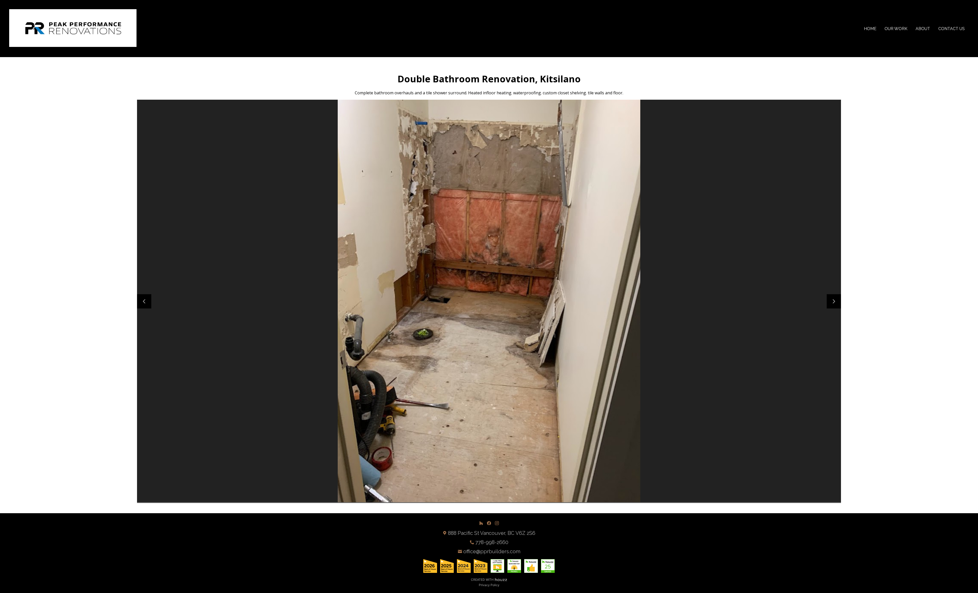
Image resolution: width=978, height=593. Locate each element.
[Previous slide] (144, 301)
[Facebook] (489, 523)
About (923, 28)
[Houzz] (481, 523)
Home (870, 28)
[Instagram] (497, 523)
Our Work (896, 28)
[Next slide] (834, 301)
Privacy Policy (489, 585)
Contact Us (951, 28)
